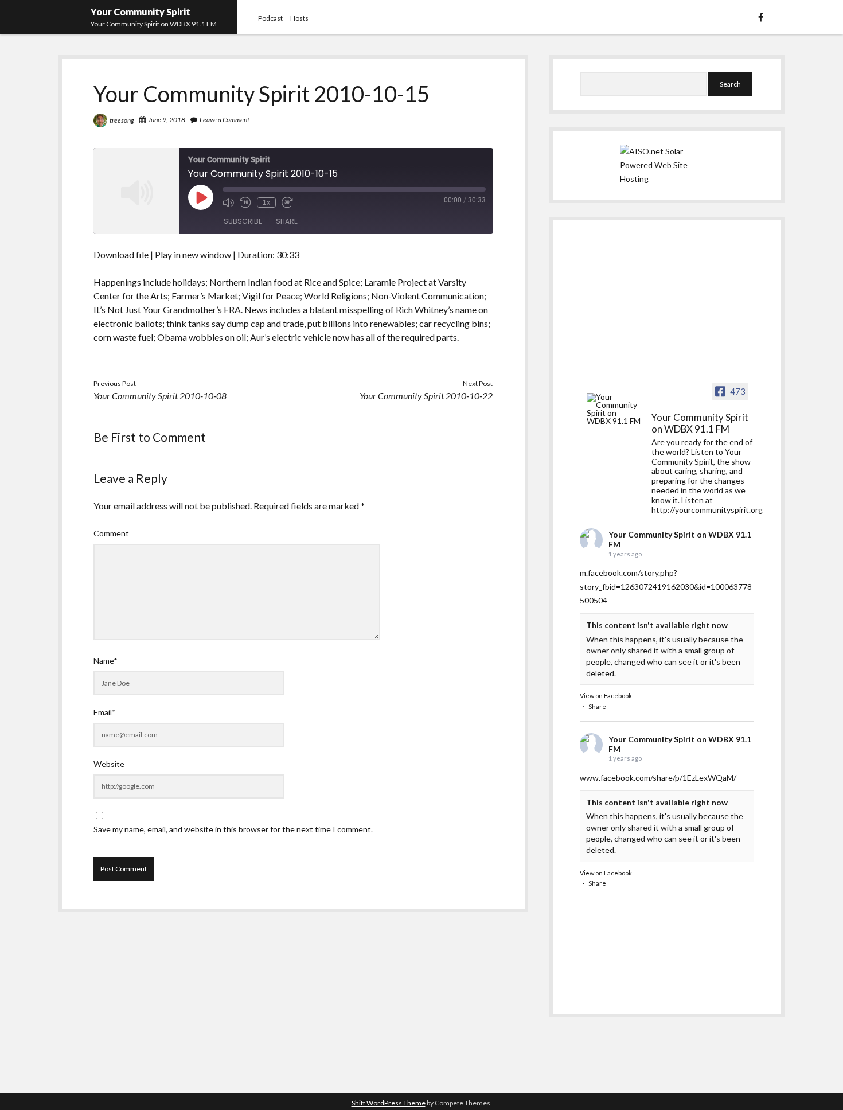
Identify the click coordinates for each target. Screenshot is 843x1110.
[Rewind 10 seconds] (245, 202)
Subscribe (243, 221)
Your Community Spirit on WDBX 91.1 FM (679, 539)
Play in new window (193, 254)
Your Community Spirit (140, 11)
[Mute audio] (228, 202)
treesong (122, 120)
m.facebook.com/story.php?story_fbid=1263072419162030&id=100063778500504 (666, 586)
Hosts (299, 18)
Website (108, 764)
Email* (104, 712)
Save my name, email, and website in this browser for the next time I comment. (233, 829)
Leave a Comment (224, 119)
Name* (105, 660)
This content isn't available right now (657, 625)
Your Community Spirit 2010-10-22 (426, 395)
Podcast (270, 18)
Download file (121, 254)
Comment (111, 533)
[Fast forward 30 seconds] (287, 202)
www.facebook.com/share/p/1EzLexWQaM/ (658, 777)
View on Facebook (606, 695)
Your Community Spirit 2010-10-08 (160, 395)
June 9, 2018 (166, 119)
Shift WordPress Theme (389, 1103)
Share (287, 221)
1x (266, 202)
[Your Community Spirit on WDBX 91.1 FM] (614, 409)
